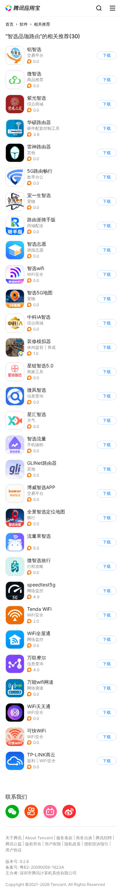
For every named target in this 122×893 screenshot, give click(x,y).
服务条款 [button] (64, 837)
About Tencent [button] (39, 837)
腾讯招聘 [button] (104, 837)
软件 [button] (24, 24)
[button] (22, 8)
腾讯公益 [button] (13, 843)
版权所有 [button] (33, 843)
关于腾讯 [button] (13, 837)
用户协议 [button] (13, 849)
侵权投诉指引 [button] (96, 843)
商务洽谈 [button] (84, 837)
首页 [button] (9, 24)
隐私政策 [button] (72, 843)
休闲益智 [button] (35, 347)
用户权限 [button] (53, 843)
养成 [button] (51, 347)
